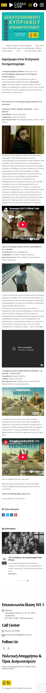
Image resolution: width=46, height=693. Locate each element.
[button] (18, 581)
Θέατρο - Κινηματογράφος (22, 45)
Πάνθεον (39, 48)
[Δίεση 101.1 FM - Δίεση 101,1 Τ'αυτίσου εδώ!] (6, 683)
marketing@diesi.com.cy (20, 634)
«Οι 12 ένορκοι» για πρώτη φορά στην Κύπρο (25, 558)
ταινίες (10, 51)
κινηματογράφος (29, 48)
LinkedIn (11, 514)
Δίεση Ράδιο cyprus (15, 48)
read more (12, 574)
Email (15, 514)
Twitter (7, 514)
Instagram (8, 648)
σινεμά (4, 51)
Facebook (3, 514)
